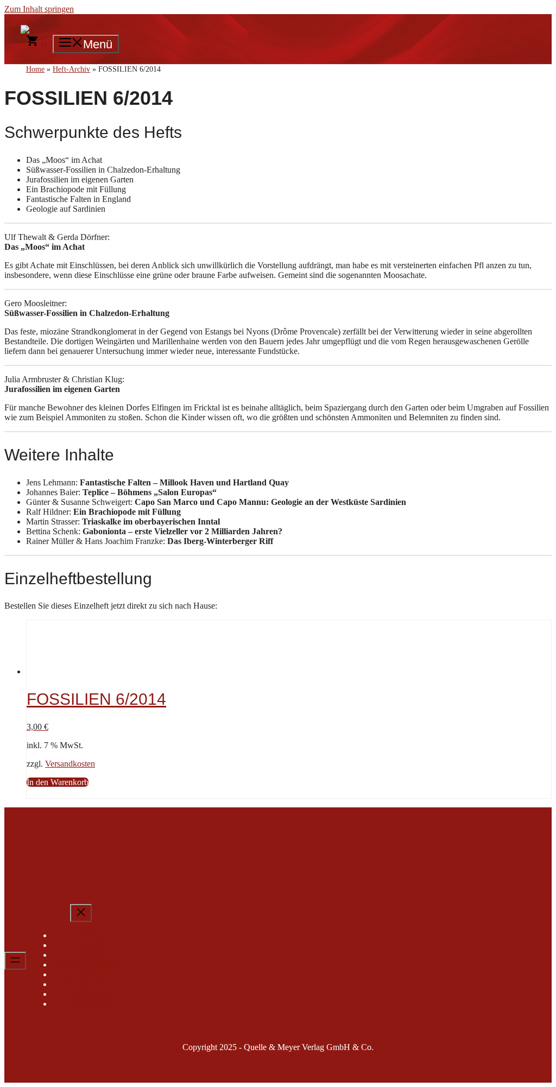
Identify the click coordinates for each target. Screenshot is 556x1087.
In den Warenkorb (58, 782)
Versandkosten (70, 763)
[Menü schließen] (81, 913)
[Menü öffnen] (15, 961)
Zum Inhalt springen (39, 9)
